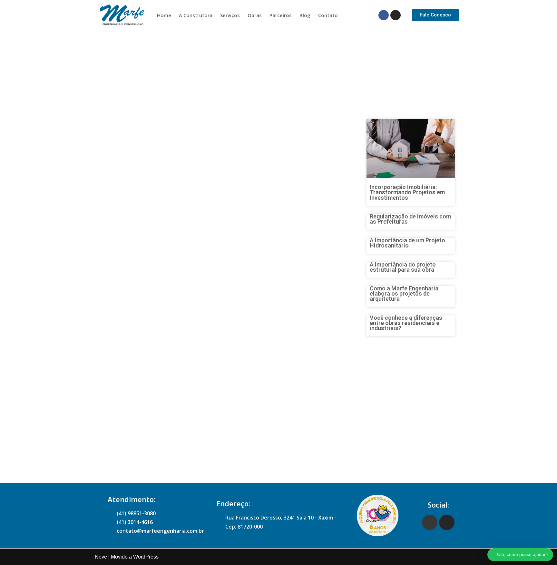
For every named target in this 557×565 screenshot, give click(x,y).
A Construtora (195, 15)
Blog (304, 15)
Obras (255, 15)
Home (164, 15)
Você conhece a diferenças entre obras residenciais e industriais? (406, 322)
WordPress (146, 557)
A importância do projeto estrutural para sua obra (403, 267)
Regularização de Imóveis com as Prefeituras (410, 219)
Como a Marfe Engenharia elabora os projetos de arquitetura (404, 293)
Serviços (230, 15)
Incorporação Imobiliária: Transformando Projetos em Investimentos (407, 192)
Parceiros (280, 15)
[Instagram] (395, 15)
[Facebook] (383, 15)
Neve (101, 557)
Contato (328, 15)
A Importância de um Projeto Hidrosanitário (407, 243)
